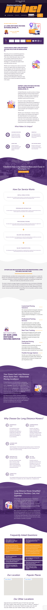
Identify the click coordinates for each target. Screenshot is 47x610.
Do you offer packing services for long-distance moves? (12, 561)
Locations (30, 15)
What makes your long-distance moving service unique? (31, 568)
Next (29, 40)
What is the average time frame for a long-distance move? (12, 566)
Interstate (17, 15)
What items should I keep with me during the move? (33, 562)
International (10, 15)
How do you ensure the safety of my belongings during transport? (33, 541)
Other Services (24, 15)
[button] (13, 540)
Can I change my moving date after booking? (32, 558)
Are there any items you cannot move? (11, 556)
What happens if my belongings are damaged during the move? (11, 541)
